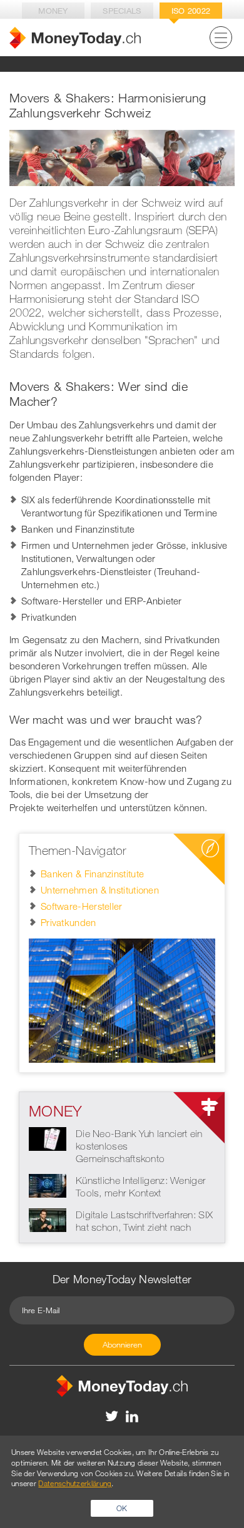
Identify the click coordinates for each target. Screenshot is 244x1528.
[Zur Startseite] (75, 38)
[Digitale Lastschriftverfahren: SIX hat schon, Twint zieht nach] (47, 1219)
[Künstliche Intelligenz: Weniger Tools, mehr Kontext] (47, 1184)
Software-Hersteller (82, 906)
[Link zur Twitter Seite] (112, 1415)
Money (53, 11)
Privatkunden (68, 922)
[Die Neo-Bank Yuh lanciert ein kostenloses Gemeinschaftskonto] (47, 1137)
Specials (122, 11)
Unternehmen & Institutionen (100, 889)
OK (122, 1508)
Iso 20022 (191, 11)
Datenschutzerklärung (74, 1483)
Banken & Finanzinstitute (92, 873)
